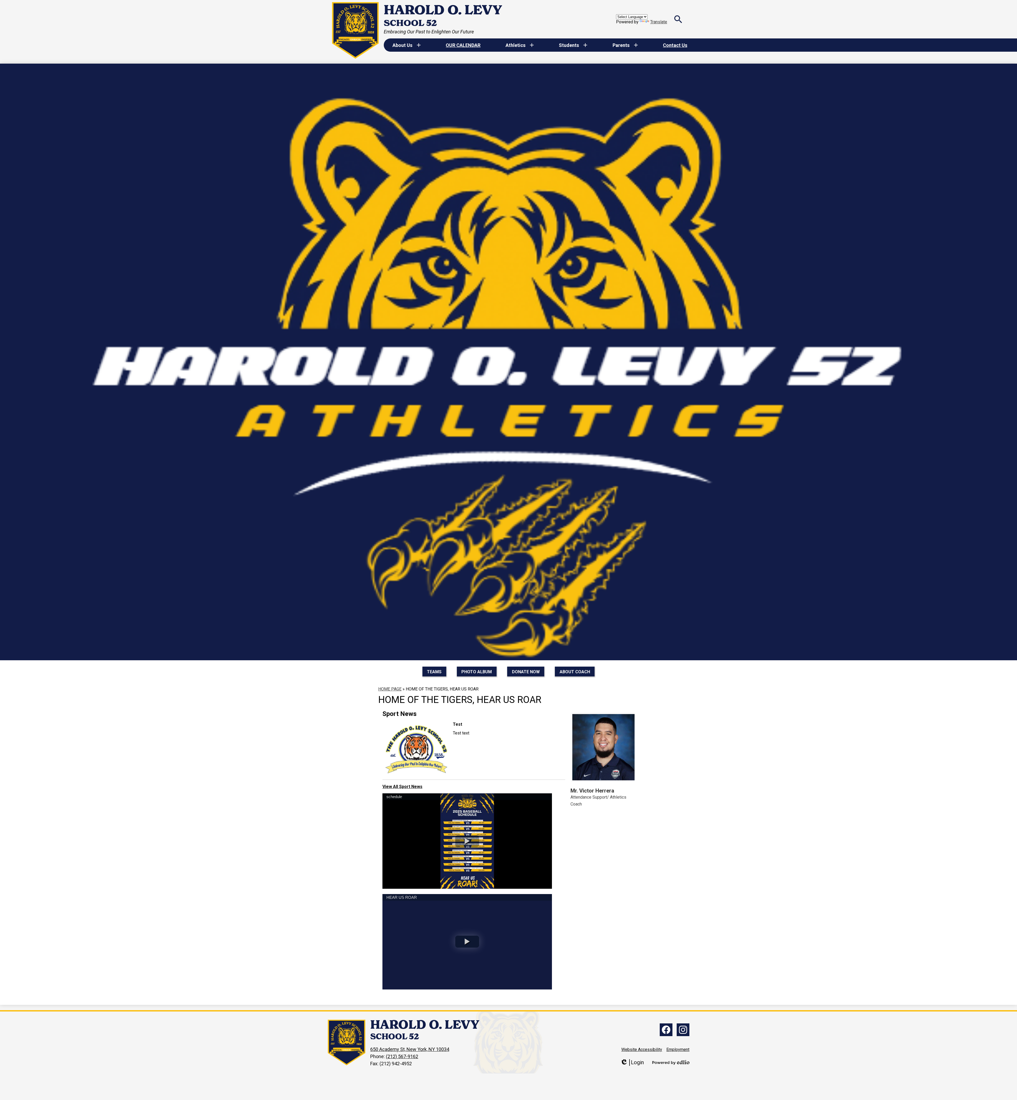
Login (632, 1062)
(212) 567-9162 (402, 1056)
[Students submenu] (573, 45)
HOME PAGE (390, 689)
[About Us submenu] (406, 45)
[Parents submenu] (625, 45)
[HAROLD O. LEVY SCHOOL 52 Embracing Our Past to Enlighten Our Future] (356, 30)
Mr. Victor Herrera (592, 790)
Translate (658, 21)
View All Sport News (402, 786)
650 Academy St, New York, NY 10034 (409, 1049)
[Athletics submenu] (519, 45)
